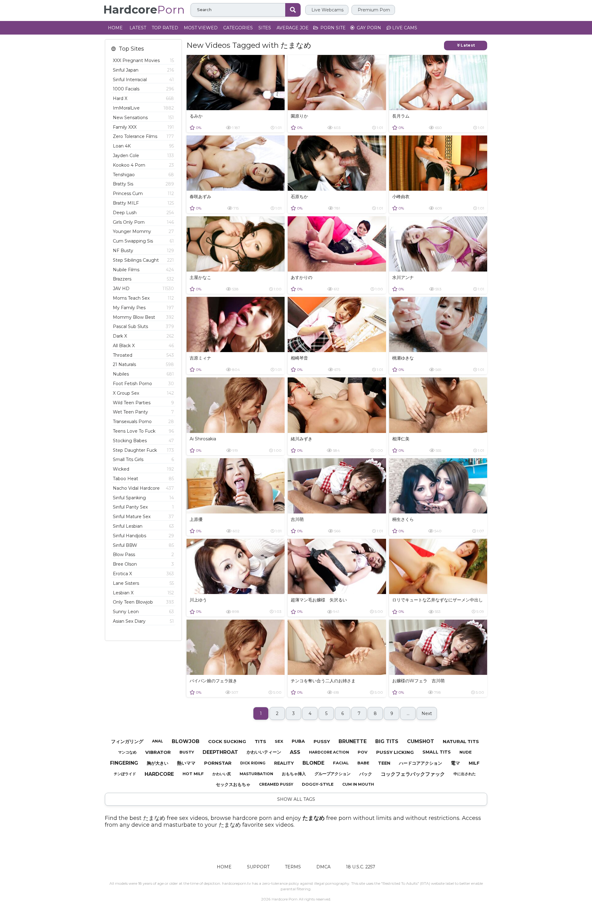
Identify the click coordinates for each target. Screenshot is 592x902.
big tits (386, 741)
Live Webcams (326, 10)
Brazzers (143, 279)
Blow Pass (143, 554)
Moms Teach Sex (143, 298)
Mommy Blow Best (143, 317)
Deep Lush (143, 212)
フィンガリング (127, 741)
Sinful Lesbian (143, 526)
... (408, 713)
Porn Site (332, 28)
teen (384, 763)
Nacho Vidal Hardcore (143, 488)
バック (365, 774)
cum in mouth (358, 784)
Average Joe (293, 28)
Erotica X (143, 573)
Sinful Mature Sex (143, 516)
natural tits (461, 741)
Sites (264, 28)
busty (186, 752)
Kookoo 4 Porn (143, 165)
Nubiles (143, 374)
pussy (322, 741)
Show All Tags (296, 799)
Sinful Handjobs (143, 535)
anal (157, 741)
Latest (138, 28)
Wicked (143, 469)
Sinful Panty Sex (143, 507)
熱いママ (186, 763)
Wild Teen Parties (143, 402)
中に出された (465, 773)
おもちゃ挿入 (294, 773)
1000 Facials (143, 89)
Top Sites (131, 49)
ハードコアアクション (420, 763)
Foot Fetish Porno (143, 383)
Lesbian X (143, 593)
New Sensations (143, 117)
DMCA (323, 867)
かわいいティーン (264, 752)
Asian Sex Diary (143, 621)
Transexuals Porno (143, 421)
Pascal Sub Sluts (143, 326)
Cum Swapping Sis (143, 241)
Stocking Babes (143, 440)
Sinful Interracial (143, 79)
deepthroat (220, 752)
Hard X (143, 98)
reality (284, 763)
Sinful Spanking (143, 498)
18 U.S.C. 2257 (360, 867)
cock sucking (227, 741)
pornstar (218, 763)
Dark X (143, 336)
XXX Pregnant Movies (143, 60)
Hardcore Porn (285, 899)
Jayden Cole (143, 155)
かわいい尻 (221, 773)
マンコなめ (127, 752)
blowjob (185, 741)
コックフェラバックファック (413, 774)
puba (298, 741)
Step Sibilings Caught (143, 260)
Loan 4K (143, 146)
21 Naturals (143, 364)
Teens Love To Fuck (143, 431)
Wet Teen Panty (143, 412)
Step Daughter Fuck (143, 450)
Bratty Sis (143, 184)
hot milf (193, 773)
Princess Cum (143, 193)
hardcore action (329, 752)
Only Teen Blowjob (143, 602)
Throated (143, 355)
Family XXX (143, 127)
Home (115, 28)
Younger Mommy (143, 231)
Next (426, 713)
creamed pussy (276, 784)
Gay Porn (368, 28)
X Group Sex (143, 393)
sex (279, 741)
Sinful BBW (143, 545)
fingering (124, 763)
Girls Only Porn (143, 222)
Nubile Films (143, 269)
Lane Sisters (143, 583)
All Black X (143, 345)
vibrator (158, 752)
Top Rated (165, 28)
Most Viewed (201, 28)
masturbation (256, 773)
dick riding (252, 763)
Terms (293, 867)
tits (260, 741)
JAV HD (143, 288)
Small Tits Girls (143, 459)
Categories (238, 28)
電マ (455, 763)
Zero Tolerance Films (143, 136)
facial (341, 762)
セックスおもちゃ (233, 784)
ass (295, 752)
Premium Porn (373, 10)
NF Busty (143, 250)
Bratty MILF (143, 203)
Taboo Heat (143, 478)
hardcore (159, 774)
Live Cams (404, 28)
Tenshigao (143, 174)
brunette (353, 741)
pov (363, 752)
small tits (436, 752)
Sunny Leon (143, 611)
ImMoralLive (143, 108)
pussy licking (395, 752)
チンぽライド (125, 773)
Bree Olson (143, 564)
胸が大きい (157, 763)
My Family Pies (143, 307)
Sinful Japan (143, 70)
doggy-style (318, 784)
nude (465, 752)
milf (474, 763)
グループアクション (332, 773)
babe (363, 762)
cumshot (420, 741)
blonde (313, 763)
